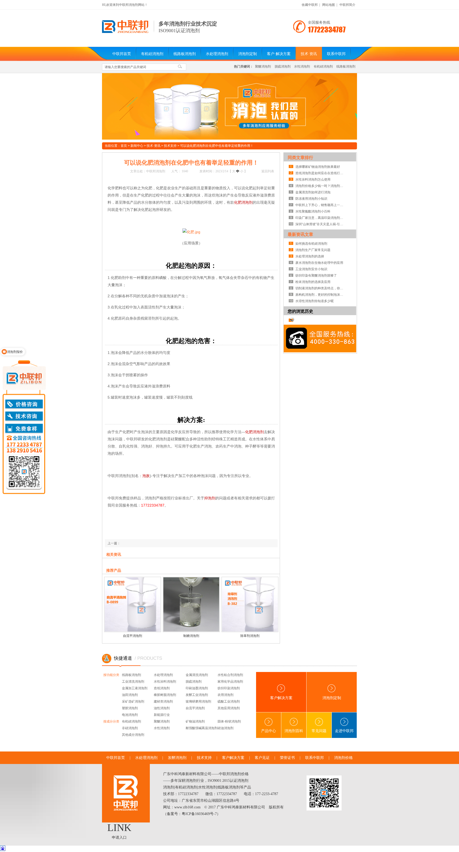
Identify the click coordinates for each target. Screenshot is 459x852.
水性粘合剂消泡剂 (230, 675)
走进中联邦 (344, 731)
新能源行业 (162, 715)
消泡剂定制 (247, 54)
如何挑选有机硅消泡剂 (311, 243)
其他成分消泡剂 (133, 735)
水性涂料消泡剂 (165, 681)
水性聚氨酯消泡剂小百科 (312, 211)
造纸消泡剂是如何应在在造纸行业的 (320, 173)
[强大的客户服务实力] (229, 106)
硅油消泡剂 (225, 728)
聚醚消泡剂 (263, 66)
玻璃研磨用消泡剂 (198, 701)
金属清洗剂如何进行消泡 (312, 192)
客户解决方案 (281, 698)
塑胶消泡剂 (130, 708)
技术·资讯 (309, 54)
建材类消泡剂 (163, 701)
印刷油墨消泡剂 (197, 688)
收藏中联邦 (310, 5)
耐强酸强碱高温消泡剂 (202, 728)
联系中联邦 (336, 54)
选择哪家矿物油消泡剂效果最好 (317, 167)
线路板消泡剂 (184, 54)
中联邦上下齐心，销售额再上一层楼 (320, 205)
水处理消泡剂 (217, 54)
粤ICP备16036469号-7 (199, 814)
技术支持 (170, 146)
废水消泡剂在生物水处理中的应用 (319, 263)
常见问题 (319, 731)
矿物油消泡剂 (195, 721)
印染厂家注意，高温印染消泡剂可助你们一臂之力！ (320, 218)
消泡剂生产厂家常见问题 (312, 250)
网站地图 (328, 5)
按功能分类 (111, 675)
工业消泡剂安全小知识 (311, 269)
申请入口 (119, 838)
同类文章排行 (300, 157)
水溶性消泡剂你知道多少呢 (314, 301)
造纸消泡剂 (162, 688)
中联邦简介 (347, 5)
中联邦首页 (121, 54)
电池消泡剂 (130, 715)
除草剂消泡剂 (250, 636)
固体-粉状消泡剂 (229, 721)
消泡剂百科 (293, 731)
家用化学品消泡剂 (230, 681)
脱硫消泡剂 (283, 66)
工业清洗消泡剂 (133, 681)
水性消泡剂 (302, 66)
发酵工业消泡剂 (197, 695)
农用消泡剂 (225, 695)
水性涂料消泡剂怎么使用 (312, 179)
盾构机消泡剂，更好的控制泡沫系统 (320, 294)
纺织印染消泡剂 (229, 688)
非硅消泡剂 (130, 728)
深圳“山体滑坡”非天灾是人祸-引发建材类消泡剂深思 (320, 224)
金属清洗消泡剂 (197, 675)
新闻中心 (136, 146)
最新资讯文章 (300, 234)
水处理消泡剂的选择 (309, 256)
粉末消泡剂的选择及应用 (312, 282)
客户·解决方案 (279, 54)
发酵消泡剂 (177, 758)
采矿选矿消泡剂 (133, 701)
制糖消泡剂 (191, 636)
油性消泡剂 (162, 708)
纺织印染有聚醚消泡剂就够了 (316, 275)
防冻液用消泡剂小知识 (311, 199)
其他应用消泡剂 (229, 708)
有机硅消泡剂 (152, 54)
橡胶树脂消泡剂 (165, 695)
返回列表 (267, 171)
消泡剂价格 (343, 758)
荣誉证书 (287, 758)
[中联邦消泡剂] (125, 32)
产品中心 (268, 731)
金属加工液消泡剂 (134, 688)
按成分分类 (111, 721)
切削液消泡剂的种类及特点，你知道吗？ (320, 288)
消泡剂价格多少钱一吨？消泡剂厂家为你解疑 (320, 186)
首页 (124, 146)
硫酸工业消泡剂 (229, 701)
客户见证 (262, 758)
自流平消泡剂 (132, 636)
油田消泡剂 (130, 695)
